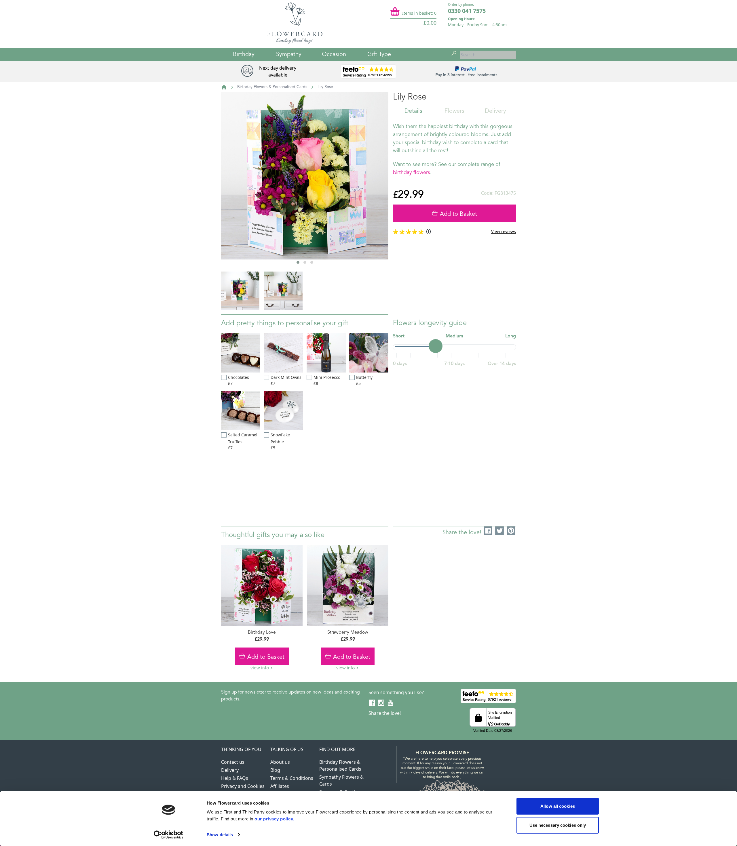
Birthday (243, 55)
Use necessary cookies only (557, 824)
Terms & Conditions (291, 778)
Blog (275, 770)
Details (413, 111)
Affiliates (279, 786)
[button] (298, 262)
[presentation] (236, 195)
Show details (220, 834)
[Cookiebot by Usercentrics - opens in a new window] (168, 834)
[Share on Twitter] (499, 531)
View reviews (503, 231)
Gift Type (379, 55)
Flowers (454, 111)
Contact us (232, 762)
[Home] (224, 87)
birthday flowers (411, 172)
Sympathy (288, 55)
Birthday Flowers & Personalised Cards (272, 87)
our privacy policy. (274, 818)
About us (280, 762)
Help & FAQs (234, 778)
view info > (261, 668)
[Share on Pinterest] (511, 531)
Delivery (495, 111)
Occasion (334, 55)
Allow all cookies (557, 806)
